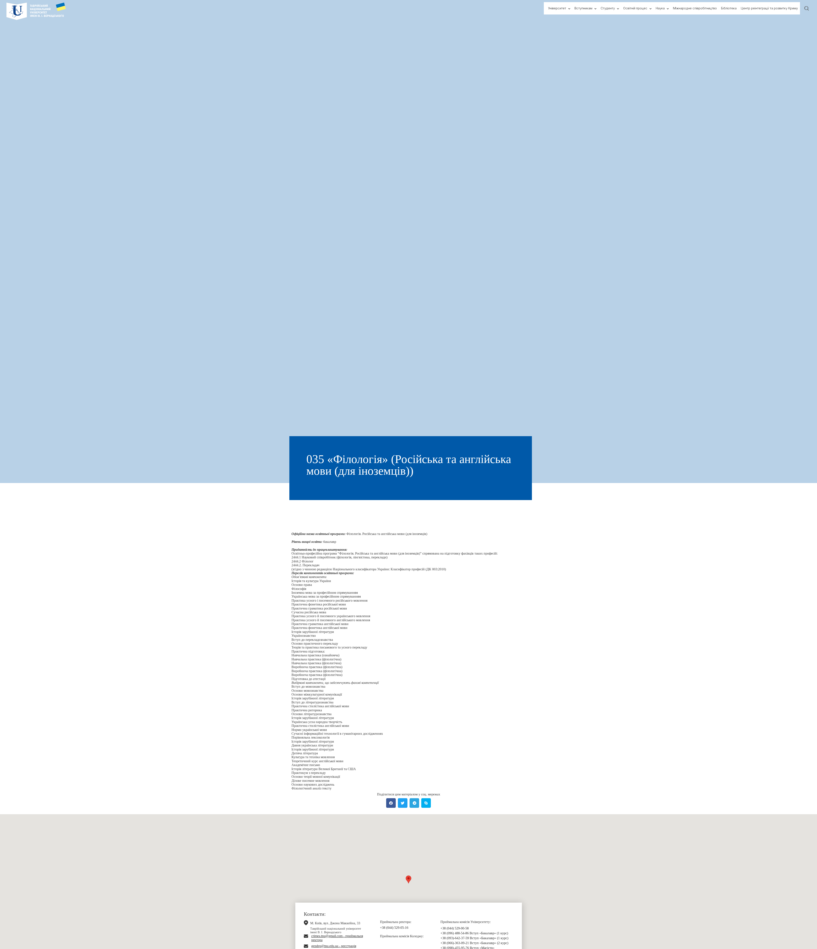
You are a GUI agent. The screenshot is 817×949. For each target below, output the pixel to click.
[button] (408, 879)
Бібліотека (729, 8)
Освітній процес (635, 8)
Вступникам (583, 8)
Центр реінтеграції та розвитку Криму (769, 8)
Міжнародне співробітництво (695, 8)
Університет (557, 8)
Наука (660, 8)
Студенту (608, 8)
